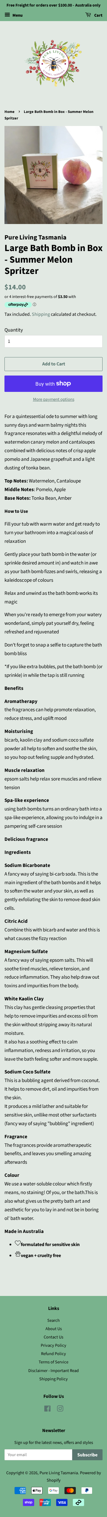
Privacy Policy (53, 1345)
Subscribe (87, 1455)
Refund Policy (53, 1354)
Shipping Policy (53, 1379)
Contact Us (53, 1337)
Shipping (41, 314)
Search (53, 1320)
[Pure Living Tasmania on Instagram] (60, 1410)
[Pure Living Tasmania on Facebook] (47, 1410)
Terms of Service (53, 1362)
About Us (53, 1329)
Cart (98, 15)
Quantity (13, 330)
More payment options (53, 399)
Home (9, 111)
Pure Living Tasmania (59, 1473)
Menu (17, 15)
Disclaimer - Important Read (53, 1371)
